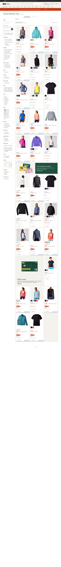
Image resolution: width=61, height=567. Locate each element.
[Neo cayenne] (51, 40)
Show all (4, 59)
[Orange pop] (33, 40)
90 (57, 22)
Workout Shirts (7, 39)
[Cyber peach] (33, 216)
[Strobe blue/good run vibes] (49, 242)
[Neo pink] (47, 300)
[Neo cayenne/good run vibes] (45, 242)
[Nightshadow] (17, 95)
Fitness (8, 11)
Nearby (12, 27)
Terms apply (35, 282)
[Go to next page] (38, 346)
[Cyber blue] (56, 68)
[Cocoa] (35, 68)
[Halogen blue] (35, 149)
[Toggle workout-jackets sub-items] (4, 40)
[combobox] (32, 4)
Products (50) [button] (27, 16)
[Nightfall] (37, 68)
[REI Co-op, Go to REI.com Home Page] (4, 4)
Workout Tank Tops (8, 42)
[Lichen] (50, 68)
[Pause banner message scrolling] (46, 9)
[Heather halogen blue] (17, 242)
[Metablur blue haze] (17, 40)
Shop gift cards (39, 170)
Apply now (19, 283)
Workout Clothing (16, 11)
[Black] (19, 40)
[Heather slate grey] (47, 188)
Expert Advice (34, 16)
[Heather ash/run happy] (47, 242)
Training (11, 11)
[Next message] (44, 9)
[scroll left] (45, 68)
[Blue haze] (33, 68)
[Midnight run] (35, 300)
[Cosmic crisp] (37, 300)
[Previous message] (15, 9)
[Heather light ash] (19, 68)
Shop (8, 4)
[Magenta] (45, 40)
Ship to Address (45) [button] (9, 33)
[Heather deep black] (45, 95)
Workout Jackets (8, 40)
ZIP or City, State (6, 27)
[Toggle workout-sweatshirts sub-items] (4, 44)
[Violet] (31, 149)
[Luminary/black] (51, 216)
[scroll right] (56, 68)
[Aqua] (31, 40)
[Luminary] (22, 40)
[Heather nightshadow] (17, 68)
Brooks (4, 11)
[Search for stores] (12, 29)
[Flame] (33, 327)
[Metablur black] (33, 95)
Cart (57, 3)
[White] (21, 40)
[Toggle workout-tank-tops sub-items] (4, 42)
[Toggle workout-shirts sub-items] (4, 39)
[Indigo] (52, 68)
